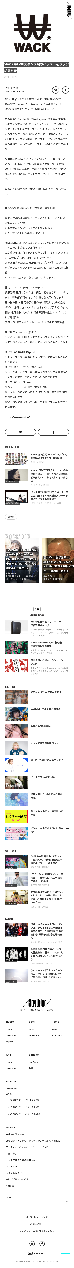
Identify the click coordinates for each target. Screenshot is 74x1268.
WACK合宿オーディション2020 (24, 1114)
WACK (59, 503)
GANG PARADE (37, 963)
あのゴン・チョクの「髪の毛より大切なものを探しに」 (34, 1141)
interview (11, 1035)
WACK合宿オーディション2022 (46, 942)
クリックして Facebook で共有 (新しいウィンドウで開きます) (65, 90)
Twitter (32, 1243)
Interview (35, 485)
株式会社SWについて (37, 1217)
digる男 (10, 1185)
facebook (42, 1243)
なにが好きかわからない (18, 1179)
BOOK (33, 503)
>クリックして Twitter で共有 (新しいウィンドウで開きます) (55, 90)
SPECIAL (50, 503)
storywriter (15, 88)
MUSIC (7, 76)
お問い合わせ (37, 1224)
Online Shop (39, 1253)
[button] (32, 32)
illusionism (12, 1166)
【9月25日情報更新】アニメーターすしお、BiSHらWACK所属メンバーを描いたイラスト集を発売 (49, 496)
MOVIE (46, 885)
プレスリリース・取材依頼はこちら (37, 1231)
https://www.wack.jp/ (17, 417)
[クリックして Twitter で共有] (20, 432)
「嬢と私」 (11, 1153)
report (9, 1042)
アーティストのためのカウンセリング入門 (27, 1147)
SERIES (10, 1127)
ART (8, 1055)
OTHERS (34, 1055)
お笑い (32, 1068)
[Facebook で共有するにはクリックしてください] (53, 432)
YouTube (33, 1062)
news (15, 76)
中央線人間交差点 (15, 1134)
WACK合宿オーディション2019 (24, 1107)
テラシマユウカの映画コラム (21, 1160)
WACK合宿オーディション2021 (21, 577)
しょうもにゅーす (15, 1173)
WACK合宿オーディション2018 (24, 1100)
